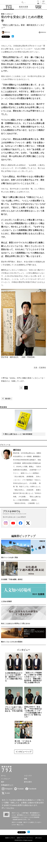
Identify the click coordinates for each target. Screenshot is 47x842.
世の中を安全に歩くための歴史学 (14, 517)
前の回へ (7, 398)
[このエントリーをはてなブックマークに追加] (13, 36)
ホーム (3, 775)
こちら (11, 808)
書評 (2, 782)
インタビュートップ (23, 752)
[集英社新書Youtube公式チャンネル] (13, 523)
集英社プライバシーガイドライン (25, 837)
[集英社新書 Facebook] (20, 523)
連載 (25, 779)
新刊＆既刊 (28, 782)
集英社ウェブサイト (10, 837)
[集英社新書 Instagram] (5, 523)
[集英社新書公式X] (28, 523)
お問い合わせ (38, 837)
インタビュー (5, 779)
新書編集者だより (7, 785)
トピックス (28, 775)
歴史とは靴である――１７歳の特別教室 (18, 434)
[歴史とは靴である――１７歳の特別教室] (23, 420)
